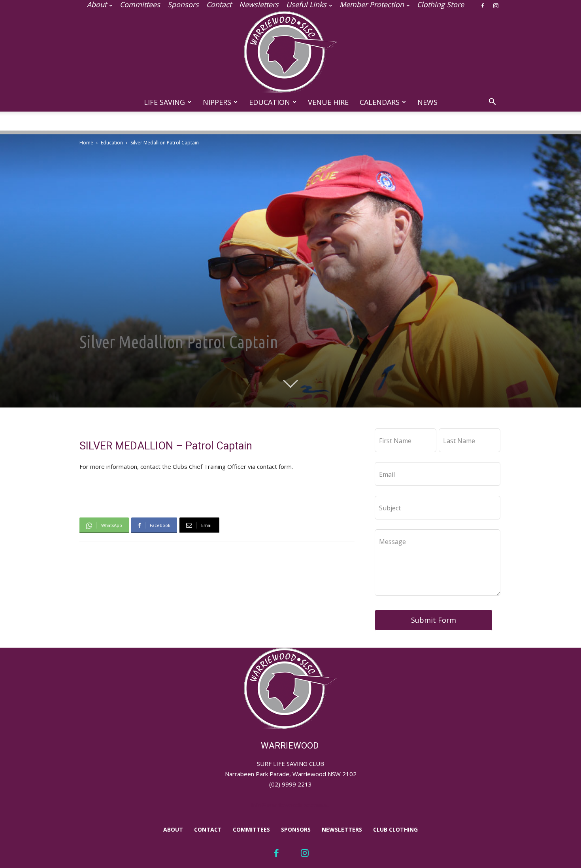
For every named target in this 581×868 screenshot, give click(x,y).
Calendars (380, 102)
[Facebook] (483, 5)
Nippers (217, 102)
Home (86, 142)
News (427, 102)
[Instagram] (496, 5)
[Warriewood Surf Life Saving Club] (290, 52)
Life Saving (164, 102)
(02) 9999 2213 (290, 784)
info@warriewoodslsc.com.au (290, 805)
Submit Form (433, 620)
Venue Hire (328, 102)
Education (269, 102)
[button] (492, 102)
